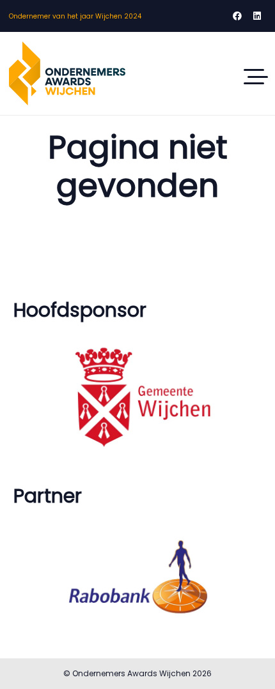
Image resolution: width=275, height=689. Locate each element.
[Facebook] (237, 16)
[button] (256, 76)
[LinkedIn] (257, 16)
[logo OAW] (67, 73)
